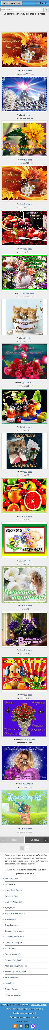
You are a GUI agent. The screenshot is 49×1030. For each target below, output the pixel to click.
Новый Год (10, 983)
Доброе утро (28, 382)
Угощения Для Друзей (15, 971)
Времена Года (11, 896)
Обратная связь (38, 1004)
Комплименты (11, 977)
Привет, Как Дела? (13, 960)
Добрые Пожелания (14, 931)
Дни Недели (10, 919)
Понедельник (28, 293)
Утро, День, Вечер (13, 890)
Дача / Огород (12, 989)
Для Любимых (12, 925)
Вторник (28, 70)
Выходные (28, 784)
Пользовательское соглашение (24, 1017)
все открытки (11, 3)
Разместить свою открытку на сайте (23, 1009)
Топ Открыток (11, 878)
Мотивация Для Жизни (16, 966)
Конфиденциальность (23, 1013)
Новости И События (14, 937)
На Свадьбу (10, 948)
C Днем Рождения (13, 902)
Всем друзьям (28, 739)
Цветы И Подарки (13, 942)
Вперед (35, 839)
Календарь (10, 884)
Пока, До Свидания (14, 995)
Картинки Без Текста (15, 913)
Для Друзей (10, 907)
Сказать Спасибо (13, 954)
